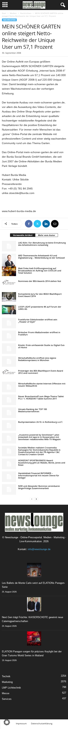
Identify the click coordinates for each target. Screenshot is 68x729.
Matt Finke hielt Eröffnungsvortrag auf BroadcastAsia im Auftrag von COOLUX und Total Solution (39, 270)
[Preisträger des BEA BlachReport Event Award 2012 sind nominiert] (9, 372)
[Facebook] (28, 223)
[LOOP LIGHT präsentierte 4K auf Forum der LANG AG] (9, 309)
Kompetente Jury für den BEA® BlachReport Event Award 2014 (40, 295)
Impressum (21, 723)
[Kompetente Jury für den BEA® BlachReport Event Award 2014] (9, 297)
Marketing (7, 682)
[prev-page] (32, 499)
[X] (37, 223)
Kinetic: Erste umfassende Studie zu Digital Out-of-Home (41, 346)
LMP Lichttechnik (11, 687)
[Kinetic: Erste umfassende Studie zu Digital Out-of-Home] (9, 348)
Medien (13, 13)
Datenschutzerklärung (41, 723)
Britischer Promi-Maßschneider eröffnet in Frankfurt (39, 333)
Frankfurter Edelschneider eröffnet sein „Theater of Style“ (37, 320)
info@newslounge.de (39, 549)
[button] (7, 722)
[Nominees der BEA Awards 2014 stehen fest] (9, 282)
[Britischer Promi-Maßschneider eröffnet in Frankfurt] (9, 336)
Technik (6, 676)
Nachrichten (25, 13)
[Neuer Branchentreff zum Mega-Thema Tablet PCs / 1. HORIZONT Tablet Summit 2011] (9, 400)
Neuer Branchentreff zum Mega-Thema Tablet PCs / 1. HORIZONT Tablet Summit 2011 (41, 397)
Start (4, 13)
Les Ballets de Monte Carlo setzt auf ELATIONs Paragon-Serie (33, 585)
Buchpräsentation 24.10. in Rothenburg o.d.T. (40, 422)
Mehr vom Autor (46, 235)
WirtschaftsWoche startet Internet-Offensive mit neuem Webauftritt (41, 384)
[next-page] (36, 499)
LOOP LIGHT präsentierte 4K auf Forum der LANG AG (39, 307)
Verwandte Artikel (22, 235)
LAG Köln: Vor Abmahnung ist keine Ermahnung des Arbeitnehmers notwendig (42, 243)
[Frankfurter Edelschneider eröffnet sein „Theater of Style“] (9, 323)
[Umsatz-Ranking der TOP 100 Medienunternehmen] (9, 412)
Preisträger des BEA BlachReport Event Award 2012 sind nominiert (40, 371)
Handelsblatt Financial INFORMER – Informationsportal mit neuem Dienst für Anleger (38, 475)
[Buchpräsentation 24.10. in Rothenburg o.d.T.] (9, 425)
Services (7, 699)
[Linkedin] (46, 223)
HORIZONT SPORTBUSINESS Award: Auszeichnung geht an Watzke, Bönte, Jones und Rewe (41, 462)
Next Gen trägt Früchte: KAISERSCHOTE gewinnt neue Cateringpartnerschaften (32, 619)
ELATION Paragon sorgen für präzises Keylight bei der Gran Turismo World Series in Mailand (32, 653)
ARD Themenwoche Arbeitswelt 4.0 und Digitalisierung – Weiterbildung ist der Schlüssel (41, 256)
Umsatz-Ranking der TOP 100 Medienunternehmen (32, 410)
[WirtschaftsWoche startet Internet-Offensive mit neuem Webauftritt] (9, 387)
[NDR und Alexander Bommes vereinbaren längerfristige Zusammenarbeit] (9, 489)
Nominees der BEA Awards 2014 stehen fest (39, 281)
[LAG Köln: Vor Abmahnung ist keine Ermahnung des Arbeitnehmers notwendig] (9, 246)
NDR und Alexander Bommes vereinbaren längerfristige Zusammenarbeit (39, 487)
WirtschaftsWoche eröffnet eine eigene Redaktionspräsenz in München (37, 359)
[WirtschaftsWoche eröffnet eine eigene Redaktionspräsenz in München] (9, 361)
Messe (5, 693)
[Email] (55, 223)
